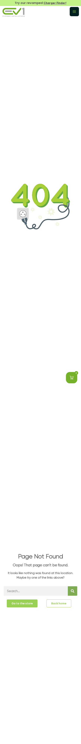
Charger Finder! (55, 3)
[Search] (72, 591)
